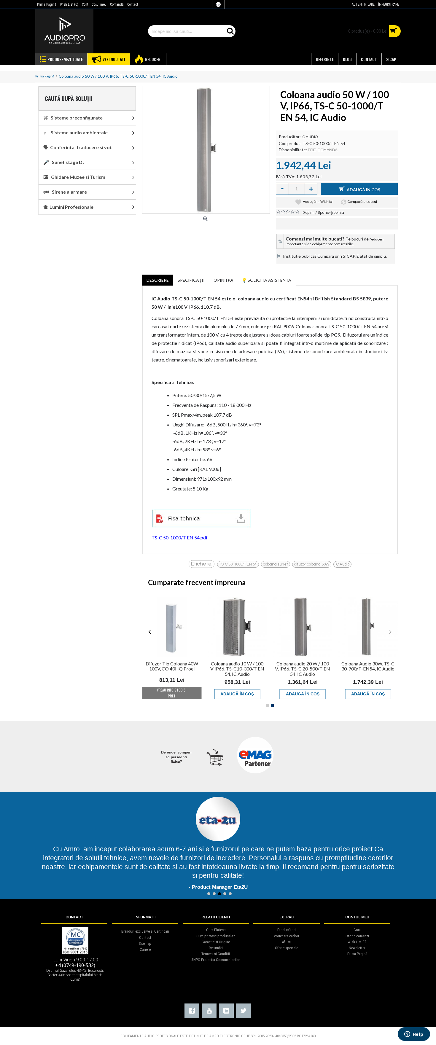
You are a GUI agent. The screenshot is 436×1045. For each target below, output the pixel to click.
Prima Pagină (357, 945)
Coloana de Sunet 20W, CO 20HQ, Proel (171, 666)
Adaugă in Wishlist (318, 202)
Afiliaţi (286, 933)
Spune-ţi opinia (331, 213)
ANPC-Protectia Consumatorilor (215, 951)
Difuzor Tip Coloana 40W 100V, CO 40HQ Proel (237, 666)
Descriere (158, 280)
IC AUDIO (310, 137)
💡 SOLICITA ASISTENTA (266, 280)
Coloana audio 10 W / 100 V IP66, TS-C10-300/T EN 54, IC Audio (303, 669)
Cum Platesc (215, 921)
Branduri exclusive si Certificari (145, 922)
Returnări (216, 939)
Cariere (145, 940)
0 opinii (308, 213)
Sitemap (145, 934)
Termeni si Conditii (215, 945)
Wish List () (357, 933)
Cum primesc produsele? (215, 927)
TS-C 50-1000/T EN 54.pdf (180, 537)
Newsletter (357, 939)
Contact (145, 928)
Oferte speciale (286, 939)
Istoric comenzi (357, 927)
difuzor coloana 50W (311, 564)
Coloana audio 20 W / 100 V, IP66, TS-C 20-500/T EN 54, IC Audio (368, 669)
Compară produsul (362, 202)
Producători (286, 921)
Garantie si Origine (216, 933)
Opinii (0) (223, 280)
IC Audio (342, 564)
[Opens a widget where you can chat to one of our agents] (413, 1034)
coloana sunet (275, 564)
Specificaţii (191, 280)
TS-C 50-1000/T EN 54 (238, 564)
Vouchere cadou (286, 927)
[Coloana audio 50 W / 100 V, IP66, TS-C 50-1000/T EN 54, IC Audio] (206, 150)
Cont (357, 921)
